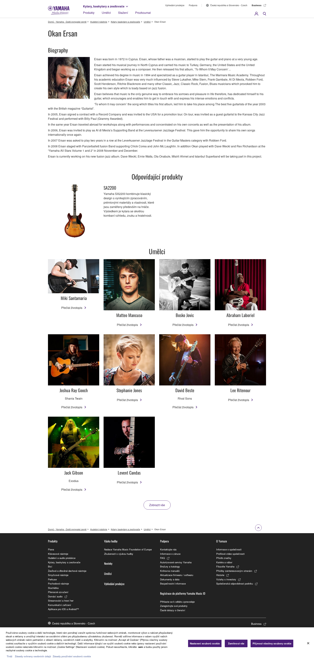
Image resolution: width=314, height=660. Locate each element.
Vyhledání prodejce (174, 5)
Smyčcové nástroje (58, 575)
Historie (220, 575)
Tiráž (9, 656)
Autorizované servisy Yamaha (176, 562)
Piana (51, 549)
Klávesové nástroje (58, 553)
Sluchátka (53, 588)
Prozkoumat (143, 13)
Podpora (193, 5)
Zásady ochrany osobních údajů (33, 656)
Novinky (108, 563)
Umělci (106, 13)
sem (140, 647)
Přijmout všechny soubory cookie (272, 643)
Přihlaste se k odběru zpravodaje (177, 601)
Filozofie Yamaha (225, 566)
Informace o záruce (170, 553)
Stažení (123, 13)
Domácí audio (55, 596)
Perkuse (52, 579)
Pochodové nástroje (58, 583)
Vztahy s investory (226, 579)
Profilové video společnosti (230, 553)
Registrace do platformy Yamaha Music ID (182, 593)
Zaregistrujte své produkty (174, 606)
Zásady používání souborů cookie (72, 656)
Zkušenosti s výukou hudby (118, 553)
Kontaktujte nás (168, 549)
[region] (157, 643)
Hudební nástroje (98, 21)
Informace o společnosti (228, 549)
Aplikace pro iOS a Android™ (63, 609)
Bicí (50, 566)
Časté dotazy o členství (172, 610)
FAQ (162, 558)
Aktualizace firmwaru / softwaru (176, 575)
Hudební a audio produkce (61, 558)
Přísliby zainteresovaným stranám (234, 571)
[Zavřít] (308, 643)
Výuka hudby (110, 541)
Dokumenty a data (169, 579)
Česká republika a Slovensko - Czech (228, 5)
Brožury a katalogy (170, 566)
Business (256, 5)
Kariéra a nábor (224, 562)
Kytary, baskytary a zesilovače (103, 6)
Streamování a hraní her (60, 600)
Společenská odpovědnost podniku (234, 583)
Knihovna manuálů (170, 571)
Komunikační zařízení (59, 605)
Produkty (88, 13)
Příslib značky (223, 558)
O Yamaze (221, 541)
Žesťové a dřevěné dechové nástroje (67, 571)
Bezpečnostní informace (173, 583)
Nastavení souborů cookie (205, 643)
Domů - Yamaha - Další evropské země (67, 21)
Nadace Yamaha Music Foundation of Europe (128, 549)
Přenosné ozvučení (58, 592)
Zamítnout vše (236, 643)
